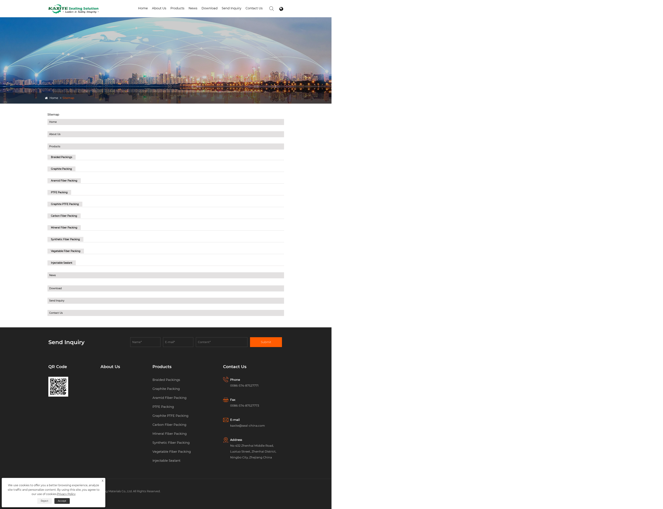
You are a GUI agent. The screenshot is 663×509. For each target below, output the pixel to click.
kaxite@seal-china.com (247, 425)
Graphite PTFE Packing (65, 204)
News (193, 8)
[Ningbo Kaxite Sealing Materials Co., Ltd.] (73, 4)
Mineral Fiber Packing (64, 227)
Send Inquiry (231, 8)
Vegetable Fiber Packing (65, 251)
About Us (159, 8)
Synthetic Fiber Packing (65, 239)
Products (177, 8)
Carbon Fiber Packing (64, 215)
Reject (44, 500)
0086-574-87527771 (244, 385)
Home (143, 8)
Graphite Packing (61, 168)
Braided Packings (61, 157)
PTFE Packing (59, 192)
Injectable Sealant (61, 262)
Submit (266, 342)
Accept (62, 500)
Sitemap (68, 98)
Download (209, 8)
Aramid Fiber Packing (64, 180)
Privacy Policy (66, 494)
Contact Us (254, 8)
